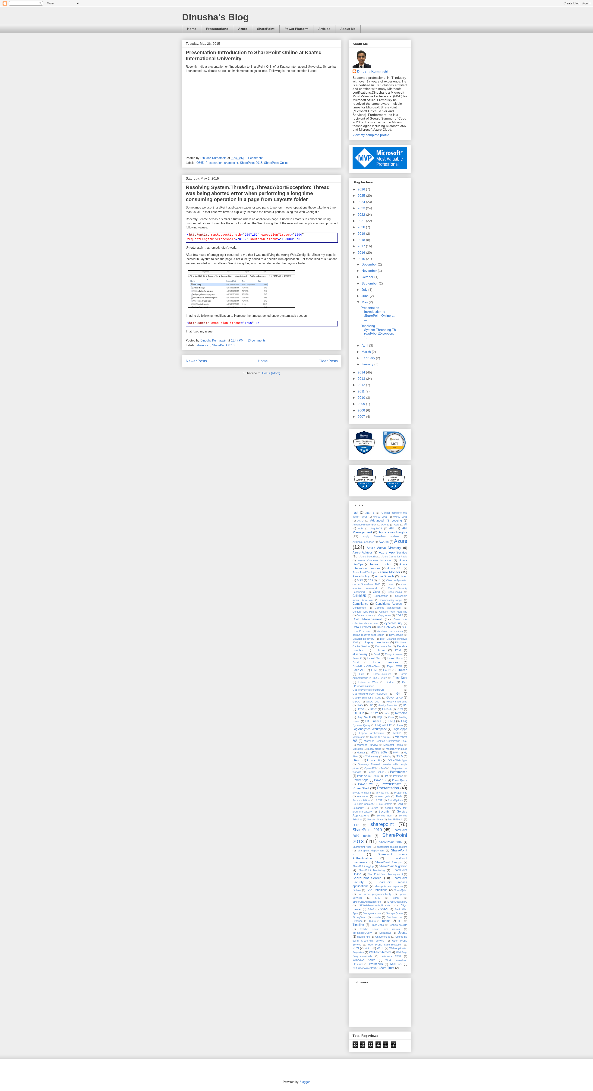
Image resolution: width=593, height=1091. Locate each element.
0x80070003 (380, 516)
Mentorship (359, 737)
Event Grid (374, 658)
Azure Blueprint (368, 556)
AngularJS (376, 528)
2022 (362, 214)
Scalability (358, 807)
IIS (405, 705)
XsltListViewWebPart (364, 968)
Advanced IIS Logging (386, 520)
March (367, 352)
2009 (362, 404)
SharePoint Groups (388, 862)
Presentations (217, 29)
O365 (200, 162)
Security (384, 811)
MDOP (397, 733)
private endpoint (362, 792)
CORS (399, 615)
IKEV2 (373, 709)
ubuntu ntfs (363, 936)
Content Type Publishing (393, 611)
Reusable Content (363, 804)
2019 (362, 233)
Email (377, 654)
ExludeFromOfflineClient (366, 666)
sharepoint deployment (371, 850)
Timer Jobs (377, 924)
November (370, 270)
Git (398, 693)
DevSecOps (396, 634)
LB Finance (373, 721)
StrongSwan (359, 917)
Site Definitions (377, 890)
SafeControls (385, 804)
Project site (400, 792)
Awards (384, 542)
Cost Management (367, 619)
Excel (356, 662)
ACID (360, 520)
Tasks (372, 921)
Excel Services (385, 662)
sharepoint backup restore (392, 846)
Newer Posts (196, 361)
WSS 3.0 (395, 964)
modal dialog (374, 748)
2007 (362, 416)
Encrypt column (394, 654)
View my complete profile (371, 135)
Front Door (400, 678)
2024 (362, 202)
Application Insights (393, 532)
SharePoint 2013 (251, 162)
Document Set (383, 646)
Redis (399, 796)
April (365, 345)
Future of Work (368, 682)
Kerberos (401, 713)
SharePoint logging (363, 866)
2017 (362, 246)
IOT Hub (358, 713)
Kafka (387, 713)
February (369, 358)
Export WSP (394, 666)
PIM (386, 776)
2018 (362, 240)
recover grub (382, 796)
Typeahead (385, 932)
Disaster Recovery (363, 638)
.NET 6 (369, 512)
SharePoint (265, 29)
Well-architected (380, 952)
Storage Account (372, 913)
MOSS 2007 (378, 752)
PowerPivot (365, 784)
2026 (362, 189)
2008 (362, 410)
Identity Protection (388, 705)
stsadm (376, 917)
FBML (374, 670)
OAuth (357, 760)
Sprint (396, 897)
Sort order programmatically (374, 894)
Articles (324, 29)
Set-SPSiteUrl (395, 819)
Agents (385, 524)
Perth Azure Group (368, 776)
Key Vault (364, 717)
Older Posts (328, 361)
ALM (360, 528)
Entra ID (357, 658)
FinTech (402, 670)
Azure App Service (393, 552)
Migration (358, 748)
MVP (395, 752)
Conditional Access (388, 603)
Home (191, 29)
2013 (362, 378)
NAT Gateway (371, 756)
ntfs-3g (387, 756)
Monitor (361, 752)
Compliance (360, 603)
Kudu (391, 717)
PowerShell (361, 788)
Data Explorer (362, 627)
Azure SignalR (384, 576)
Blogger (304, 1082)
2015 (362, 259)
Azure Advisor (362, 552)
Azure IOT (394, 568)
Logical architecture (371, 733)
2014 (362, 372)
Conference (359, 607)
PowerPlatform (391, 784)
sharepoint (231, 162)
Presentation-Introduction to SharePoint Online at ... (377, 313)
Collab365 (359, 596)
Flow (361, 674)
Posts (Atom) (271, 373)
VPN (356, 948)
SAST (400, 804)
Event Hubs (395, 658)
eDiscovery (360, 654)
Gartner (390, 682)
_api (355, 512)
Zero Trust (387, 968)
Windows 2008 (391, 956)
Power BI (380, 780)
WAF (368, 948)
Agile (396, 524)
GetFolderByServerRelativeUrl (370, 693)
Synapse (358, 921)
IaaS (360, 705)
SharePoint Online (276, 162)
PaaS (384, 768)
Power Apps (361, 780)
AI (405, 524)
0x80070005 (400, 516)
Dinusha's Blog (215, 17)
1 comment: (256, 158)
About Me (348, 29)
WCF (380, 948)
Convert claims (364, 615)
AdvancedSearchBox (364, 524)
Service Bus (384, 815)
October (368, 277)
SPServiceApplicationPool (367, 901)
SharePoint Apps (362, 846)
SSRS (384, 909)
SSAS (371, 909)
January (368, 364)
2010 (362, 397)
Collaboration (381, 596)
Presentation (213, 162)
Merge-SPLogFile (380, 737)
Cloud (390, 584)
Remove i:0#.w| (361, 800)
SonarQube (400, 890)
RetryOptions (395, 800)
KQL (379, 717)
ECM (398, 650)
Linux (400, 725)
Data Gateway (386, 627)
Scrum (374, 807)
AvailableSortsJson (363, 542)
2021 (362, 221)
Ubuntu (402, 932)
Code (376, 592)
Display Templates (376, 642)
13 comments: (257, 340)
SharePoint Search (367, 878)
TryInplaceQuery (362, 932)
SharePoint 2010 (367, 830)
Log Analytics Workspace (370, 729)
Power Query (399, 780)
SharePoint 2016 (390, 842)
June (366, 296)
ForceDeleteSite (382, 674)
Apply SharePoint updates (381, 536)
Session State (375, 819)
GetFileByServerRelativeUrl (368, 689)
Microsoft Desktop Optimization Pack (385, 741)
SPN (377, 897)
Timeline (358, 925)
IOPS (400, 709)
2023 (362, 208)
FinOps (387, 670)
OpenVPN (370, 768)
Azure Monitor (389, 572)
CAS (370, 580)
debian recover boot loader (368, 634)
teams (386, 921)
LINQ (391, 721)
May (365, 302)
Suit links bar (395, 917)
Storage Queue (394, 913)
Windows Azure (364, 960)
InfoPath (386, 709)
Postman (398, 776)
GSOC (356, 701)
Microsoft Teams (393, 744)
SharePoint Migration (393, 866)
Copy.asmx (384, 615)
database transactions (390, 631)
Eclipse (380, 650)
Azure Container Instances (374, 560)
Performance (398, 772)
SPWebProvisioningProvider (375, 905)
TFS (399, 921)
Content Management (388, 607)
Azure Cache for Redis (394, 556)
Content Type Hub (363, 611)
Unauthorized (382, 936)
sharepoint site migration (389, 886)
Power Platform (296, 29)
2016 (362, 252)
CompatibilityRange (391, 600)
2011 (362, 391)
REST (379, 800)
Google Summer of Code (367, 697)
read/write (362, 796)
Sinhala (357, 890)
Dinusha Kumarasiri (372, 71)
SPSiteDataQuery (397, 901)
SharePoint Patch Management (385, 874)
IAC (371, 705)
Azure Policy (361, 576)
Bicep (403, 576)
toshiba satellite (398, 924)
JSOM (374, 713)
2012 (362, 385)
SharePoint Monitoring (372, 870)
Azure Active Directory (384, 548)
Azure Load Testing (364, 572)
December (370, 264)
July (365, 289)
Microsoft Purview (367, 744)
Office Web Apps (397, 760)
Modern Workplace (396, 748)
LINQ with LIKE (384, 725)
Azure (242, 29)
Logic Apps (399, 729)
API (391, 528)
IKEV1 (360, 709)
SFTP (356, 825)
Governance (394, 697)
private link (382, 792)
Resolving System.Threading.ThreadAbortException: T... (378, 331)
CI (379, 580)
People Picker (376, 772)
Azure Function (381, 564)
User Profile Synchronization (385, 944)
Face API (359, 670)
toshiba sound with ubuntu (380, 929)
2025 (362, 195)
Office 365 (374, 760)
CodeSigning (395, 592)
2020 (362, 227)
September (370, 283)
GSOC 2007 (373, 701)
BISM (360, 580)
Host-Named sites (396, 701)
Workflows (376, 964)
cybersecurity (393, 623)
